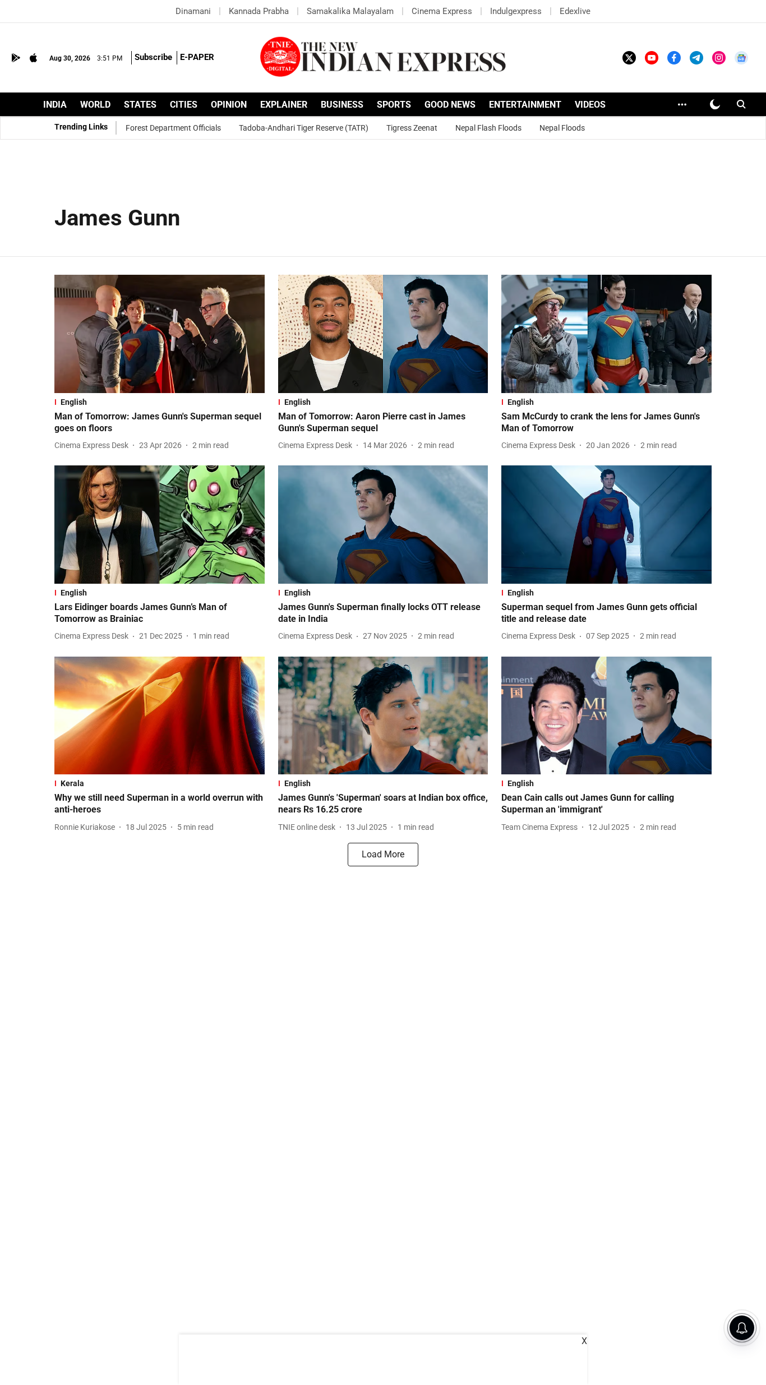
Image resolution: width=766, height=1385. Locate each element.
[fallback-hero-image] (159, 334)
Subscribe (153, 57)
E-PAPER (197, 57)
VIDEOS (590, 104)
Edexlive (575, 11)
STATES (140, 104)
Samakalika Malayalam (350, 11)
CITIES (183, 104)
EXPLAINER (283, 104)
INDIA (55, 104)
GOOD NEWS (450, 104)
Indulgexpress (516, 11)
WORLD (95, 104)
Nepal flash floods (488, 127)
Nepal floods (562, 127)
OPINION (229, 104)
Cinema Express (442, 11)
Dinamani (193, 11)
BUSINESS (342, 104)
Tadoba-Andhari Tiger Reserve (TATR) (303, 127)
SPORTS (394, 104)
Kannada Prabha (259, 11)
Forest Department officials (173, 127)
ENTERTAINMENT (525, 104)
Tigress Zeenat (411, 127)
